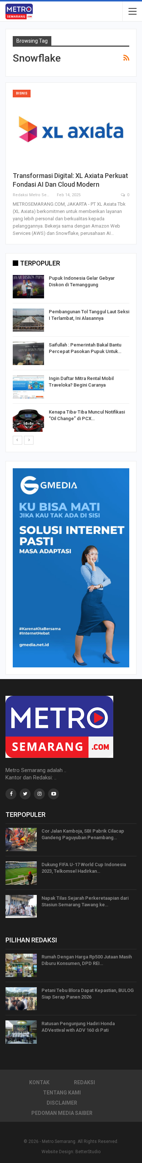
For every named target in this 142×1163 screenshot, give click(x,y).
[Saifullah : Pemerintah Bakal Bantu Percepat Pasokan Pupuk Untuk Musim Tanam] (28, 353)
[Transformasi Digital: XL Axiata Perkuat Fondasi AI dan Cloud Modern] (71, 127)
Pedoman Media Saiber (61, 1113)
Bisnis (21, 93)
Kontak (39, 1082)
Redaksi (84, 1082)
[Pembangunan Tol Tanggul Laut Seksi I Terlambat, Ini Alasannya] (28, 320)
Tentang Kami (62, 1093)
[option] (71, 354)
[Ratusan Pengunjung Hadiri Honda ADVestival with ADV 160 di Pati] (21, 1032)
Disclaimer (62, 1103)
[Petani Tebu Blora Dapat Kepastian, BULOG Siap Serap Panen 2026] (21, 999)
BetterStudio (87, 1151)
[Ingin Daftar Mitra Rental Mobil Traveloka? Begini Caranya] (28, 387)
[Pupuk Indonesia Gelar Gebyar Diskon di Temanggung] (28, 286)
